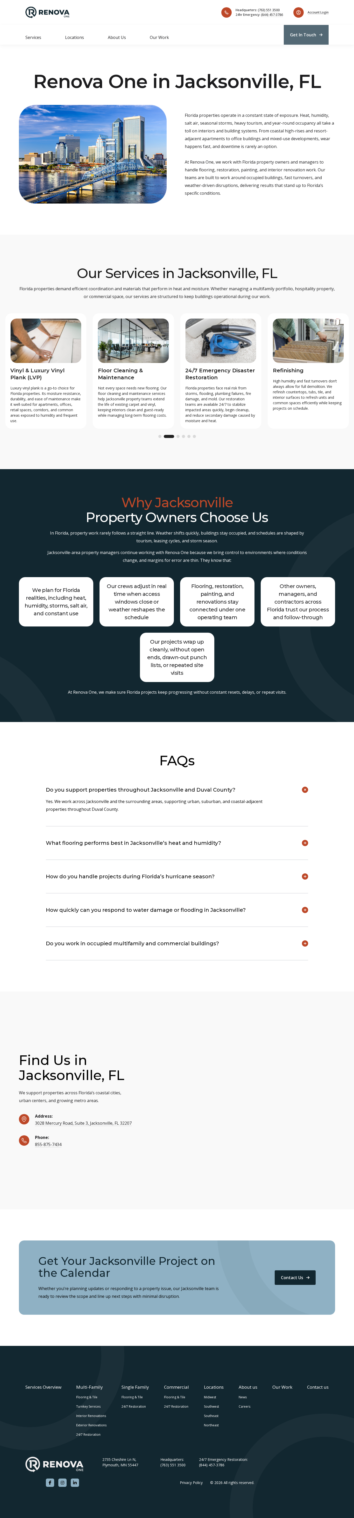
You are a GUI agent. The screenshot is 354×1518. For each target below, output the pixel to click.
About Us (117, 37)
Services (33, 37)
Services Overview (43, 1387)
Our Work (159, 37)
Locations (74, 37)
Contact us (318, 1387)
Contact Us (292, 1277)
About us (248, 1387)
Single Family (135, 1387)
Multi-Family (89, 1387)
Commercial (176, 1387)
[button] (159, 436)
